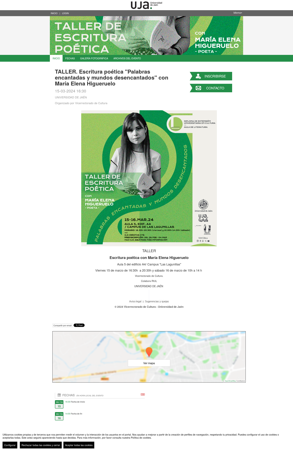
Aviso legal (135, 301)
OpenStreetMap (230, 381)
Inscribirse (215, 76)
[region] (146, 439)
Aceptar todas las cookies (79, 445)
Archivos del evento (127, 58)
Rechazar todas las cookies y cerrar (41, 445)
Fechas (70, 58)
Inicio (54, 13)
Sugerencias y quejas (157, 301)
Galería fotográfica (94, 58)
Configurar (10, 445)
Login (65, 13)
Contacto (215, 87)
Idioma (237, 12)
